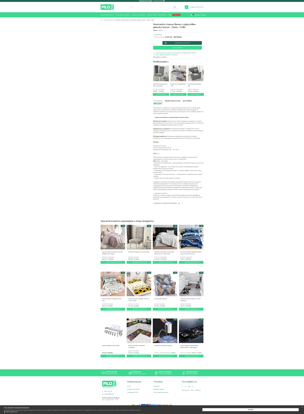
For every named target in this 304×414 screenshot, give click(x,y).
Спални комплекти (109, 20)
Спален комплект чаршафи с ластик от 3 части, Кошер (138, 299)
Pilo (101, 20)
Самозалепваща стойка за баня (110, 345)
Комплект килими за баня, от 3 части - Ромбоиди (190, 299)
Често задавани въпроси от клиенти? (167, 55)
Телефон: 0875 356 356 (196, 7)
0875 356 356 (107, 391)
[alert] (152, 409)
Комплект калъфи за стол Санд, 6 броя (138, 252)
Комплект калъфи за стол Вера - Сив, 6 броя (160, 85)
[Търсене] (175, 7)
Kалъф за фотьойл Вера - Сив (195, 85)
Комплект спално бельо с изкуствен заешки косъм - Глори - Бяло (164, 252)
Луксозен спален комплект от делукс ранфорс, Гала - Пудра (112, 252)
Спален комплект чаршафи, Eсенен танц (111, 299)
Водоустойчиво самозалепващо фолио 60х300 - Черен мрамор (189, 346)
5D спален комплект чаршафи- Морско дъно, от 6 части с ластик (191, 252)
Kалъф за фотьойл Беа (160, 298)
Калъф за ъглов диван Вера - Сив (178, 85)
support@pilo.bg (109, 394)
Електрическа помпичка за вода (163, 345)
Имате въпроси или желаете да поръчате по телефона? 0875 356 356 (176, 53)
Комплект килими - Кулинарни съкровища (136, 346)
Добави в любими (160, 57)
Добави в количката (182, 43)
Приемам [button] (250, 409)
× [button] (302, 407)
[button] (72, 412)
